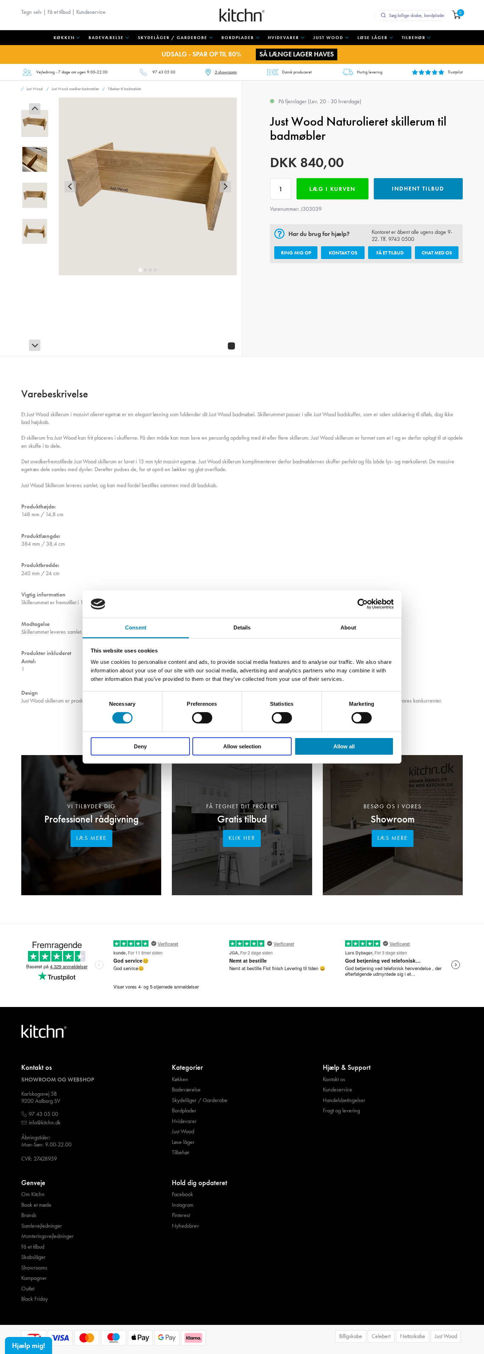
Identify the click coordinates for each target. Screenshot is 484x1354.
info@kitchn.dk (45, 1122)
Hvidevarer (184, 1121)
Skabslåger (33, 1257)
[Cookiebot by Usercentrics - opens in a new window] (363, 604)
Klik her (242, 838)
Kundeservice (91, 12)
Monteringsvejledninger (47, 1236)
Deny (140, 746)
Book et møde (36, 1205)
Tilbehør (181, 1152)
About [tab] (348, 627)
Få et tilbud (59, 12)
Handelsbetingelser (344, 1100)
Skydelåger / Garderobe (199, 1100)
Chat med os (437, 252)
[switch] (202, 717)
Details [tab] (242, 627)
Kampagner (34, 1278)
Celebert (381, 1336)
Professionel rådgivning (91, 819)
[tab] (140, 270)
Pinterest (181, 1215)
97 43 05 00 (163, 72)
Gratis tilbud (242, 819)
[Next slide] (34, 345)
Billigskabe (350, 1336)
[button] (34, 123)
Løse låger (183, 1142)
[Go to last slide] (34, 109)
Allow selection (242, 746)
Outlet (27, 1289)
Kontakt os (343, 252)
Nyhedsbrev (185, 1226)
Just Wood (183, 1131)
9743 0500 (401, 239)
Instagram (182, 1205)
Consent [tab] (135, 627)
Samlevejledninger (41, 1226)
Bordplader (184, 1110)
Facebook (182, 1194)
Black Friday (34, 1299)
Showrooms (34, 1268)
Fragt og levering (341, 1110)
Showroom (393, 819)
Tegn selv (31, 12)
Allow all (344, 746)
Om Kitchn (33, 1194)
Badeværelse (186, 1089)
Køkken (180, 1079)
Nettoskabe (412, 1336)
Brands (28, 1215)
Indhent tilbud (418, 188)
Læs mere (91, 838)
